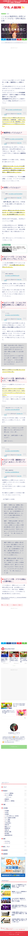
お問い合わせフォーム (19, 932)
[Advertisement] (14, 63)
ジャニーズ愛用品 (15, 793)
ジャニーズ (3, 13)
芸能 (14, 838)
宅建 (14, 804)
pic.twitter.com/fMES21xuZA (12, 275)
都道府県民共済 (15, 835)
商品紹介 (14, 790)
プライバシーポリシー (9, 932)
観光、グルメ (14, 846)
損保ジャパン (15, 826)
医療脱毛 (15, 799)
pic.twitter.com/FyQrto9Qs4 (15, 193)
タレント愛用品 (15, 795)
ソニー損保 (15, 819)
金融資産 (14, 853)
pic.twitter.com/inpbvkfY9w (16, 139)
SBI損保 (15, 814)
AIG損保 (15, 810)
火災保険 (14, 808)
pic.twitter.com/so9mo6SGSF (12, 409)
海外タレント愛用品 (15, 800)
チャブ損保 (15, 821)
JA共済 (15, 812)
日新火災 (15, 830)
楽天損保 (15, 833)
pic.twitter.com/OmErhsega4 (15, 109)
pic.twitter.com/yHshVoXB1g (12, 315)
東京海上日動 (15, 831)
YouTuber (15, 841)
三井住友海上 (15, 823)
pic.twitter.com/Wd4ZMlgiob (12, 472)
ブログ (14, 787)
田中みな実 (9, 797)
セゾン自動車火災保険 (15, 817)
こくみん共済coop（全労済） (15, 815)
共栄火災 (15, 824)
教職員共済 (15, 828)
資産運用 (14, 850)
